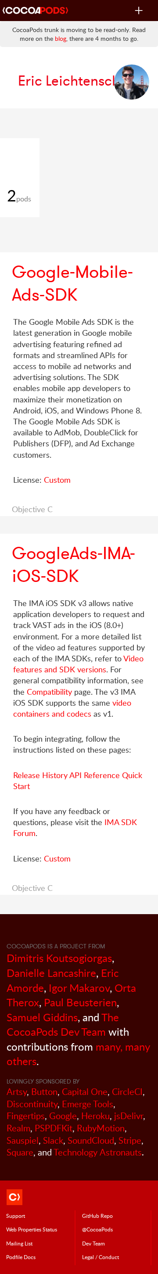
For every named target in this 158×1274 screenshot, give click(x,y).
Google (63, 1116)
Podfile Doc (21, 1256)
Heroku (95, 1116)
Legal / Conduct (100, 1256)
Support (15, 1215)
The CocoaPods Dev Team (63, 1024)
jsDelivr (128, 1116)
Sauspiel (23, 1140)
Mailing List (19, 1243)
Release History (40, 775)
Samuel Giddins (42, 1017)
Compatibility (49, 691)
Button (44, 1092)
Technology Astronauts (98, 1152)
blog (60, 38)
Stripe (129, 1140)
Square (20, 1152)
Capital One (85, 1092)
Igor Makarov (79, 987)
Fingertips (26, 1116)
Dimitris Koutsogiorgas (59, 958)
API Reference (94, 775)
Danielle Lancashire (51, 972)
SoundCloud (91, 1140)
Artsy (17, 1092)
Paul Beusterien (80, 1002)
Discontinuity (32, 1104)
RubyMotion (101, 1128)
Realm (18, 1128)
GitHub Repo (97, 1215)
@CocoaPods (97, 1229)
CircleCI (127, 1092)
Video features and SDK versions (78, 664)
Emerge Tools (87, 1104)
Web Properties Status (31, 1229)
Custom (57, 479)
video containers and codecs (72, 708)
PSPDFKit (53, 1128)
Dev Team (93, 1243)
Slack (53, 1140)
